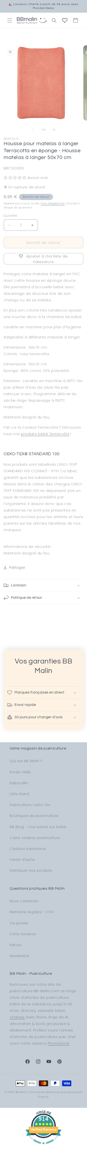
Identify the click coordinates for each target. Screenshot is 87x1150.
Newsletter (19, 955)
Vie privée (19, 923)
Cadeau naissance (28, 848)
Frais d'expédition (53, 203)
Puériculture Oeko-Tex (30, 804)
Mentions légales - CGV (32, 912)
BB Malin (21, 1092)
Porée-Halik (20, 772)
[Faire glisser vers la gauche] (33, 129)
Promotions (58, 1043)
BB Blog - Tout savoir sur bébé (38, 826)
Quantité (10, 215)
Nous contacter (24, 901)
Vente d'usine (22, 859)
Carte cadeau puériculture (35, 837)
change (17, 1017)
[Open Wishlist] (64, 20)
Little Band (19, 793)
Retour (16, 944)
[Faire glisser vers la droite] (54, 129)
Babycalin (19, 783)
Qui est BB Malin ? (26, 761)
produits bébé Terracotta (45, 433)
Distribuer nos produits (31, 870)
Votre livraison (23, 934)
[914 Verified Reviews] (43, 1146)
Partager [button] (17, 567)
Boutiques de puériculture (34, 815)
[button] (9, 20)
